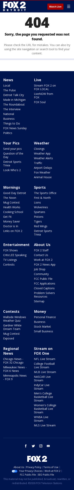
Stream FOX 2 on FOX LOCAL (45, 87)
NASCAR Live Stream (42, 378)
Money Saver (11, 221)
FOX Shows (10, 250)
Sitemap (39, 301)
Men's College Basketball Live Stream (43, 396)
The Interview (12, 109)
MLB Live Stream (45, 372)
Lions (37, 202)
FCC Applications (44, 283)
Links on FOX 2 (12, 231)
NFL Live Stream (44, 359)
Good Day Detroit (14, 193)
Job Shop (39, 269)
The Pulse (9, 90)
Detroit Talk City (13, 95)
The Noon (9, 198)
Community (41, 274)
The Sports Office (45, 193)
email (48, 446)
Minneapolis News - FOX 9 (15, 377)
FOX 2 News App (44, 264)
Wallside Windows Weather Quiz (14, 318)
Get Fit (7, 217)
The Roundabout (14, 104)
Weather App (42, 153)
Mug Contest (11, 202)
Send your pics (12, 149)
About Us (42, 244)
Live (37, 79)
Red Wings (40, 226)
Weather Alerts (43, 158)
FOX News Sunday (15, 128)
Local (6, 85)
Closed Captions (44, 288)
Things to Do (11, 123)
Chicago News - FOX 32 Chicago (13, 360)
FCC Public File (43, 279)
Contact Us (41, 255)
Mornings (11, 187)
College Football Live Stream (44, 365)
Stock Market (42, 326)
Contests (9, 264)
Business (9, 119)
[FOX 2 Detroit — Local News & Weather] (14, 6)
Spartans (39, 212)
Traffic (38, 163)
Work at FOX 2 (43, 260)
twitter (33, 446)
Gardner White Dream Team (12, 327)
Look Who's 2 (12, 170)
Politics (7, 133)
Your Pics (11, 143)
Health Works (11, 207)
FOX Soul (40, 102)
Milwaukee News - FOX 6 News (15, 369)
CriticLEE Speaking (14, 255)
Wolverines (41, 207)
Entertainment (16, 244)
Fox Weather (42, 172)
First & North (42, 198)
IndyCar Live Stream (42, 386)
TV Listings (10, 260)
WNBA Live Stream (41, 418)
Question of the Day (13, 155)
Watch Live (55, 6)
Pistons (38, 217)
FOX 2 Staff (41, 250)
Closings (39, 149)
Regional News (11, 351)
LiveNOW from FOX (43, 95)
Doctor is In (10, 226)
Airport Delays (43, 168)
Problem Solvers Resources (44, 294)
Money (40, 311)
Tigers (38, 221)
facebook (26, 446)
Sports (40, 187)
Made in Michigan (14, 100)
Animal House (43, 177)
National (8, 114)
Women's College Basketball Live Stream (45, 408)
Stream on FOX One (43, 351)
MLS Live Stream (45, 425)
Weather (41, 143)
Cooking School (13, 212)
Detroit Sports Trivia (12, 163)
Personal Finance (45, 317)
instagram (41, 446)
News (8, 79)
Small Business (43, 331)
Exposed (8, 338)
